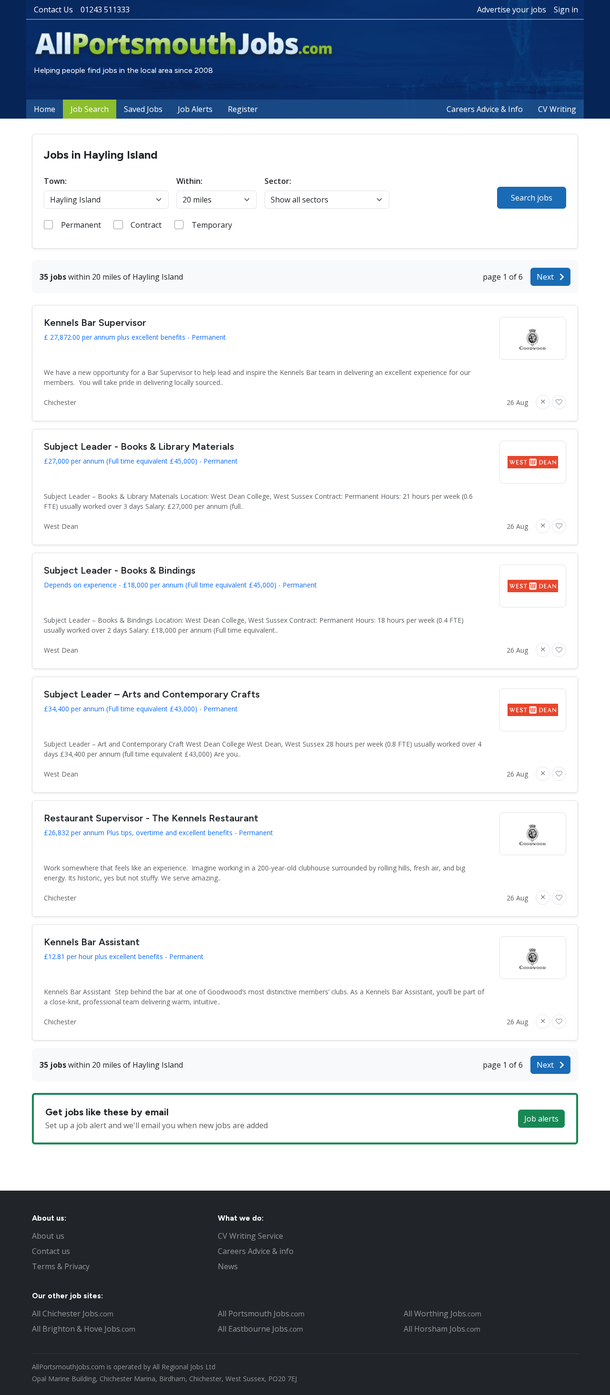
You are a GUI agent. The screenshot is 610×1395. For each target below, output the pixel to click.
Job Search (90, 109)
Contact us (51, 1251)
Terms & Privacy (61, 1266)
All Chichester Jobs (72, 1313)
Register (243, 109)
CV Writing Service (250, 1236)
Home (44, 109)
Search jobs (531, 197)
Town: (55, 181)
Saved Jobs (143, 109)
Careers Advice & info (256, 1251)
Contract (146, 225)
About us (48, 1236)
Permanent (81, 225)
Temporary (212, 225)
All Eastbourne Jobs (260, 1329)
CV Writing (557, 109)
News (228, 1266)
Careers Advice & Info (485, 109)
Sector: (277, 181)
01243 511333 (105, 9)
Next (546, 277)
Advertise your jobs (511, 9)
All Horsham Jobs (442, 1329)
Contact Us (53, 9)
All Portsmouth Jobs (261, 1313)
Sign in (566, 9)
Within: (189, 181)
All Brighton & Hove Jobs (83, 1329)
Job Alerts (195, 109)
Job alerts (541, 1118)
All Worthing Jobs (442, 1313)
